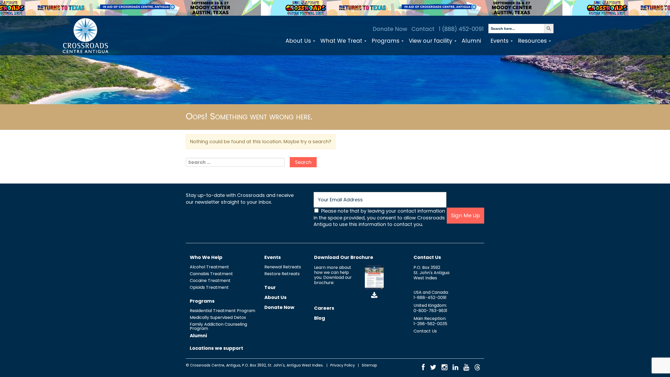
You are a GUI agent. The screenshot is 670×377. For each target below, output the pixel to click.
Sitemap (369, 365)
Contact (422, 29)
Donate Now (390, 29)
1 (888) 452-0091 (461, 29)
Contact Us (427, 257)
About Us (299, 41)
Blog (319, 318)
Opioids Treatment (209, 287)
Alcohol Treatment (209, 267)
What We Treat (342, 41)
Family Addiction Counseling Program (218, 326)
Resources (533, 41)
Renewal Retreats (282, 267)
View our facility (431, 41)
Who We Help (206, 257)
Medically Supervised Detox (218, 317)
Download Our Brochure (343, 257)
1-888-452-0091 (430, 298)
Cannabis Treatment (211, 274)
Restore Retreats (282, 274)
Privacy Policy (342, 365)
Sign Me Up (465, 215)
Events (500, 41)
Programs (386, 41)
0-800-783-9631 (430, 311)
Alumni (471, 41)
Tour (270, 287)
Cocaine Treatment (210, 281)
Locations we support (216, 348)
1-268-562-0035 (430, 324)
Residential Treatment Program (222, 311)
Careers (324, 308)
